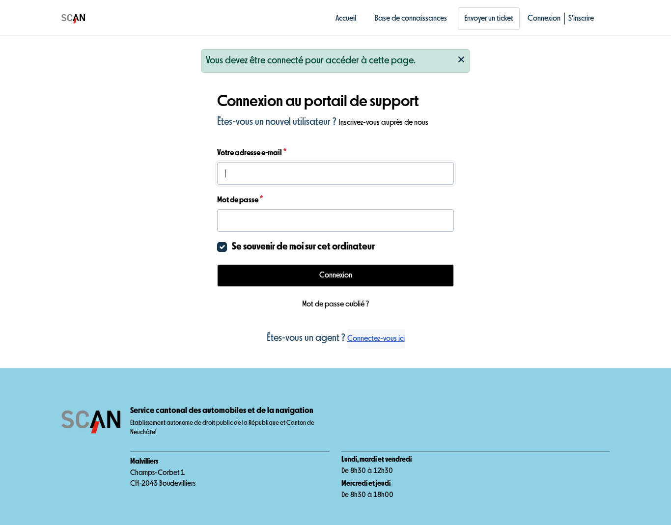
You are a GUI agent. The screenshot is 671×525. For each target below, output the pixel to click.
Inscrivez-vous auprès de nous (383, 123)
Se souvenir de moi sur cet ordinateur (303, 247)
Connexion (544, 19)
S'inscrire (581, 19)
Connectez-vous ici (376, 339)
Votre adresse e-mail (252, 153)
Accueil (346, 19)
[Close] (461, 58)
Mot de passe (240, 200)
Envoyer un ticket (488, 19)
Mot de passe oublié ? (335, 304)
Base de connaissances (411, 19)
